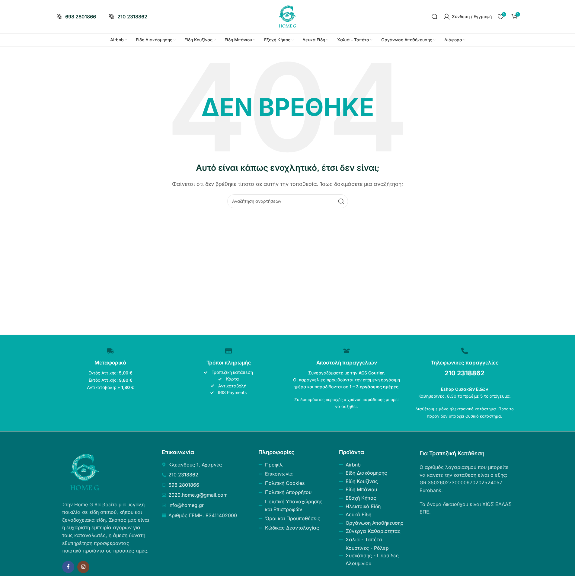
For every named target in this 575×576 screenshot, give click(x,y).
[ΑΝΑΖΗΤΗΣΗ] (341, 201)
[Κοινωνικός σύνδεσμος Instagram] (83, 567)
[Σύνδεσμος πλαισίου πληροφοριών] (76, 17)
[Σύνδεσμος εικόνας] (84, 472)
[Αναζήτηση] (435, 17)
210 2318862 (464, 373)
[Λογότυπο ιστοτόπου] (287, 16)
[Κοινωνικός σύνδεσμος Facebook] (68, 567)
